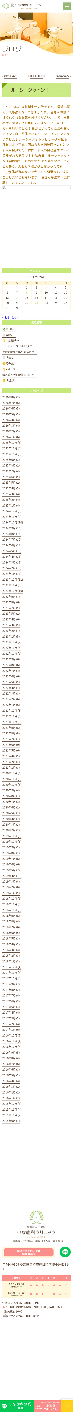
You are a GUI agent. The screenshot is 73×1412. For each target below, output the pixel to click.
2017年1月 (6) (11, 1029)
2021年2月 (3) (11, 762)
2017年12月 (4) (11, 967)
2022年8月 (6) (11, 665)
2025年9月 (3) (11, 460)
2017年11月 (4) (11, 972)
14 (17, 297)
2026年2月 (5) (11, 431)
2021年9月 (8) (11, 727)
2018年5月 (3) (11, 938)
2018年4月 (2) (11, 944)
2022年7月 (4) (11, 670)
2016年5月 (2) (11, 1075)
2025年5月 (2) (11, 482)
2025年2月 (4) (11, 499)
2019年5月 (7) (11, 870)
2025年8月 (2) (11, 465)
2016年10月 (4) (11, 1047)
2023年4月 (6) (11, 619)
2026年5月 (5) (11, 414)
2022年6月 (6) (11, 676)
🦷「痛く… (9, 357)
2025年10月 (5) (11, 454)
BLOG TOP (36, 76)
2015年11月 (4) (11, 1109)
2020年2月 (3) (11, 830)
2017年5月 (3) (11, 1007)
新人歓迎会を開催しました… (19, 375)
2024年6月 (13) (11, 545)
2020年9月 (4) (11, 790)
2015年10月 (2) (11, 1115)
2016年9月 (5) (11, 1052)
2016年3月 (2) (11, 1086)
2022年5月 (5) (11, 682)
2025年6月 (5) (11, 477)
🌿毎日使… (9, 329)
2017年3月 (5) (11, 1018)
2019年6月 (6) (11, 864)
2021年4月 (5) (11, 756)
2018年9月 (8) (11, 915)
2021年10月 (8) (11, 722)
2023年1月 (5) (11, 636)
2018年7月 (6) (11, 927)
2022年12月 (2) (11, 642)
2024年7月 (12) (11, 539)
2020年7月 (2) (11, 802)
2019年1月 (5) (11, 893)
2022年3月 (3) (11, 693)
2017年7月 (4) (11, 995)
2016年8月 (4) (11, 1058)
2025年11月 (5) (11, 448)
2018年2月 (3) (11, 955)
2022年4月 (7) (11, 688)
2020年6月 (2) (11, 807)
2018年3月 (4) (11, 950)
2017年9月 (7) (11, 984)
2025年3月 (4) (11, 494)
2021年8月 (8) (11, 733)
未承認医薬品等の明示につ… (19, 352)
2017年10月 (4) (11, 978)
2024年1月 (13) (11, 573)
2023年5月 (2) (11, 613)
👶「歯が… (9, 380)
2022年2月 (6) (11, 699)
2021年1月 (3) (11, 767)
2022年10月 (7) (11, 653)
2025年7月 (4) (11, 471)
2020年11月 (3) (11, 779)
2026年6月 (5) (11, 408)
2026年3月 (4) (11, 425)
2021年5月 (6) (11, 750)
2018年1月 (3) (11, 961)
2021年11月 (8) (11, 716)
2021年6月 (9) (11, 745)
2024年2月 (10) (11, 568)
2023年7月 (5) (11, 608)
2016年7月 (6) (11, 1064)
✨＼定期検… (10, 340)
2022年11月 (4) (11, 648)
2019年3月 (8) (11, 881)
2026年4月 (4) (11, 420)
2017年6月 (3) (11, 1001)
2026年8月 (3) (11, 397)
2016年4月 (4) (11, 1081)
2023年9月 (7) (11, 596)
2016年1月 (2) (11, 1098)
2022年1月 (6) (11, 705)
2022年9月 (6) (11, 659)
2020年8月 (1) (11, 796)
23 (36, 303)
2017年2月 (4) (11, 1024)
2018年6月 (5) (11, 933)
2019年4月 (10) (11, 876)
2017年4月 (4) (11, 1012)
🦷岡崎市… (9, 335)
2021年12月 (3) (11, 710)
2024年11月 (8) (11, 517)
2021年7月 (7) (11, 739)
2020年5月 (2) (11, 813)
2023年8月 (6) (11, 602)
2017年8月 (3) (11, 990)
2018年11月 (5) (11, 904)
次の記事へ (62, 76)
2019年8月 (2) (11, 853)
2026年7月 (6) (11, 403)
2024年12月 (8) (11, 511)
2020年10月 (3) (11, 784)
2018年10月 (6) (11, 910)
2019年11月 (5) (11, 836)
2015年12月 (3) (11, 1103)
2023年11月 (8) (11, 585)
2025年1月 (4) (11, 505)
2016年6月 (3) (11, 1069)
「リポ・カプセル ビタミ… (18, 346)
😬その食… (9, 363)
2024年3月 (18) (11, 562)
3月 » (15, 317)
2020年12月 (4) (11, 773)
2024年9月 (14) (11, 528)
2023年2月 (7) (11, 630)
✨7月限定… (10, 369)
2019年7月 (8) (11, 858)
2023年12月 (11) (12, 579)
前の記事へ (10, 76)
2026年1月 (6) (11, 437)
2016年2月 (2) (11, 1092)
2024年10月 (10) (12, 522)
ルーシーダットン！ (30, 90)
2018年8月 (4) (11, 921)
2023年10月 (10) (12, 591)
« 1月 (5, 317)
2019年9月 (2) (11, 847)
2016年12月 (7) (11, 1035)
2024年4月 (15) (11, 556)
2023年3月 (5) (11, 625)
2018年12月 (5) (11, 898)
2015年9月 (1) (11, 1121)
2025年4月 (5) (11, 488)
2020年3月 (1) (11, 824)
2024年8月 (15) (11, 534)
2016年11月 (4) (11, 1041)
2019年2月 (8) (11, 887)
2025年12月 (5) (11, 442)
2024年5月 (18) (11, 551)
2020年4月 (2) (11, 819)
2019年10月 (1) (11, 841)
